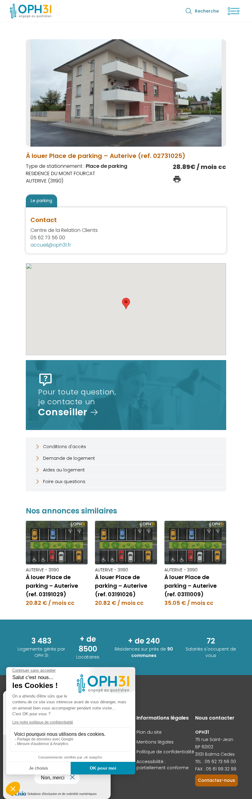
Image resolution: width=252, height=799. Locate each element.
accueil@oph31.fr (50, 244)
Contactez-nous (216, 780)
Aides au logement (64, 470)
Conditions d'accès (64, 447)
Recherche (207, 11)
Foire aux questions (64, 481)
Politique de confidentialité (165, 752)
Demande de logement (69, 458)
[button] (126, 303)
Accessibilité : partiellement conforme (162, 765)
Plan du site (149, 732)
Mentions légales (155, 742)
